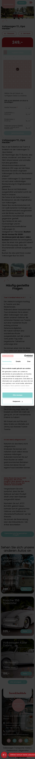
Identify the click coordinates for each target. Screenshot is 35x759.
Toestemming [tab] (6, 361)
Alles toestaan (17, 395)
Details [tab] (18, 361)
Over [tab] (29, 361)
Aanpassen (16, 401)
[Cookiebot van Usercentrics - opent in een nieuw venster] (25, 356)
